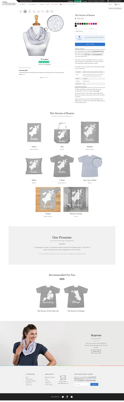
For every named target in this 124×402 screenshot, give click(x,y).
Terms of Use (28, 382)
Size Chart (47, 381)
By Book (22, 4)
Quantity (92, 28)
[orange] (89, 24)
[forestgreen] (85, 24)
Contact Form (48, 382)
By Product (32, 4)
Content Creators (49, 384)
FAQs (46, 379)
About (27, 377)
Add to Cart (90, 44)
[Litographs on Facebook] (67, 396)
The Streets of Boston (85, 15)
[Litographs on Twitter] (62, 396)
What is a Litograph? (115, 8)
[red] (96, 24)
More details (96, 91)
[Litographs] (9, 3)
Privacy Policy (29, 384)
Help (110, 4)
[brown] (78, 24)
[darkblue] (82, 24)
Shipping (80, 86)
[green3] (87, 24)
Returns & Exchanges (49, 377)
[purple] (94, 24)
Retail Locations (29, 379)
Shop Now (96, 351)
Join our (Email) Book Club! (115, 1)
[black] (76, 26)
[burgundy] (80, 24)
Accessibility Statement (31, 381)
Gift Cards (55, 4)
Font (76, 28)
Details (80, 48)
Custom (42, 4)
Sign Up (94, 384)
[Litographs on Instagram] (71, 396)
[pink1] (91, 24)
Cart (117, 4)
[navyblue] (76, 24)
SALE (47, 4)
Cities (62, 279)
